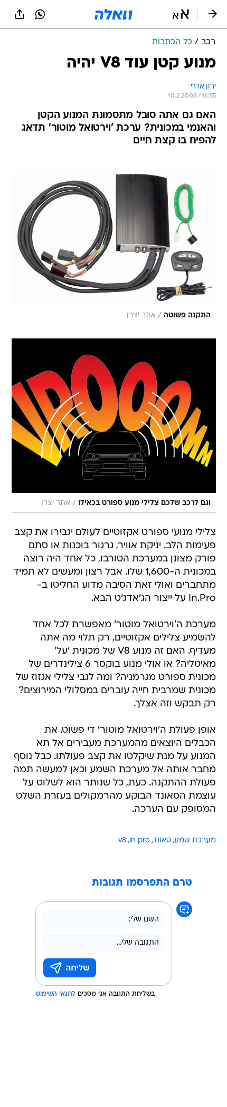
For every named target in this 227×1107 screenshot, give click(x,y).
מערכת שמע (195, 840)
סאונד (162, 840)
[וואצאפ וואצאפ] (40, 14)
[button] (181, 14)
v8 (122, 840)
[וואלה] (113, 14)
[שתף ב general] (19, 14)
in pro (139, 840)
